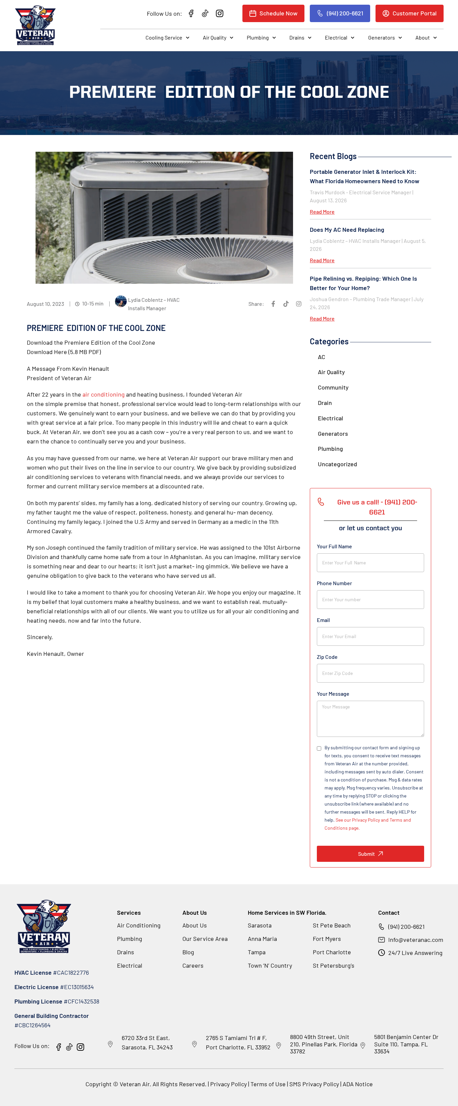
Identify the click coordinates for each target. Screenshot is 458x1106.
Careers (193, 965)
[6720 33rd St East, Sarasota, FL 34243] (110, 1044)
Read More (322, 211)
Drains (296, 37)
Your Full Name (334, 546)
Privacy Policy (228, 1084)
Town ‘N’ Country (270, 965)
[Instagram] (299, 304)
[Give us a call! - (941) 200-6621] (321, 502)
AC (321, 356)
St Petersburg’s (333, 965)
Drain (325, 402)
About (422, 37)
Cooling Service (164, 37)
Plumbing (258, 37)
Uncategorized (337, 464)
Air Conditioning (139, 925)
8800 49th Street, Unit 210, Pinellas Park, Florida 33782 (323, 1044)
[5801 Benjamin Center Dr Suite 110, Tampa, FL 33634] (362, 1045)
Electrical (336, 37)
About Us (194, 925)
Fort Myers (327, 938)
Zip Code (327, 656)
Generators (381, 37)
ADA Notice (358, 1084)
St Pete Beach (332, 925)
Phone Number (334, 583)
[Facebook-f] (273, 304)
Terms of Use (268, 1084)
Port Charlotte (332, 952)
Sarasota (260, 925)
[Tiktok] (286, 304)
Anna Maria (262, 938)
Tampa (257, 952)
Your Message (333, 693)
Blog (188, 952)
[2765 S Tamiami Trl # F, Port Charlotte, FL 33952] (194, 1044)
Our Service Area (205, 938)
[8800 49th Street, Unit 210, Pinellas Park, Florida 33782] (278, 1045)
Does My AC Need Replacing (347, 229)
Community (333, 387)
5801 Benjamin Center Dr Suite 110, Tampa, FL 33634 (406, 1044)
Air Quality (214, 37)
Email (323, 620)
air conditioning (103, 394)
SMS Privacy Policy (314, 1084)
